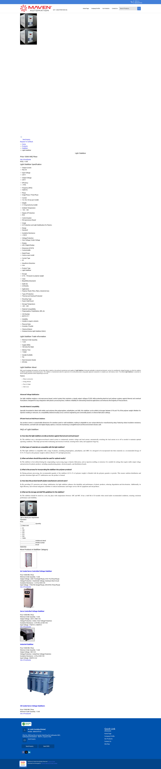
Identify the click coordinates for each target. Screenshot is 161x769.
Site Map (107, 744)
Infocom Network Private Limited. (49, 763)
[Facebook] (23, 753)
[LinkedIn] (29, 753)
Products (25, 146)
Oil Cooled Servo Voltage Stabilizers (32, 706)
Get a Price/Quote (25, 159)
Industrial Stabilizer (26, 644)
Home (24, 144)
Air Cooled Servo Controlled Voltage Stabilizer (36, 571)
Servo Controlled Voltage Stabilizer (32, 611)
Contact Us (115, 8)
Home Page (86, 8)
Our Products (105, 8)
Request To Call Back (26, 141)
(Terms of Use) (51, 761)
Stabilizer (25, 148)
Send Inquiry (26, 139)
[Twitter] (26, 753)
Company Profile (95, 8)
